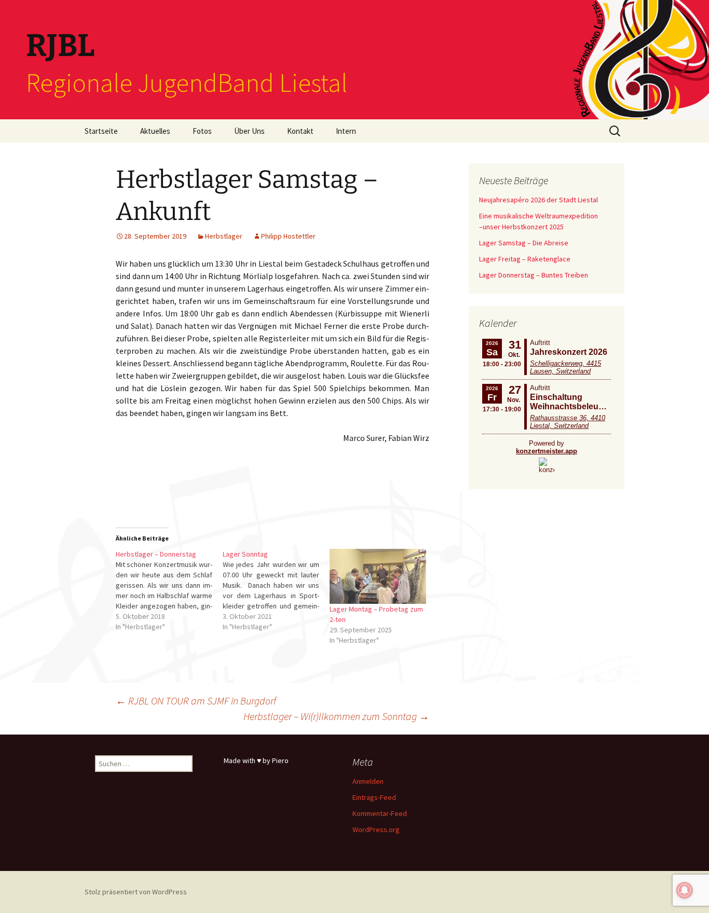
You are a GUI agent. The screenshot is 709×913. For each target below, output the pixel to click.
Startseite (101, 131)
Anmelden (368, 781)
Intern (346, 131)
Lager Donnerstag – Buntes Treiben (533, 275)
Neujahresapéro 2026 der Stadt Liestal (538, 199)
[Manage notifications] (684, 890)
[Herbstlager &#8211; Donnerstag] (169, 590)
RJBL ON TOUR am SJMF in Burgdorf (196, 700)
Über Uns (249, 131)
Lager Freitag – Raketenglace (524, 259)
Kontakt (300, 131)
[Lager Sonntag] (276, 590)
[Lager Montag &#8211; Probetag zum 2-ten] (378, 576)
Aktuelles (155, 131)
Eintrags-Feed (374, 797)
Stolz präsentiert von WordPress (136, 891)
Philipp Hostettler (288, 236)
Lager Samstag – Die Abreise (523, 242)
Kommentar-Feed (379, 813)
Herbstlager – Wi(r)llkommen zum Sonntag (336, 716)
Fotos (202, 131)
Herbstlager (223, 236)
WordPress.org (376, 829)
